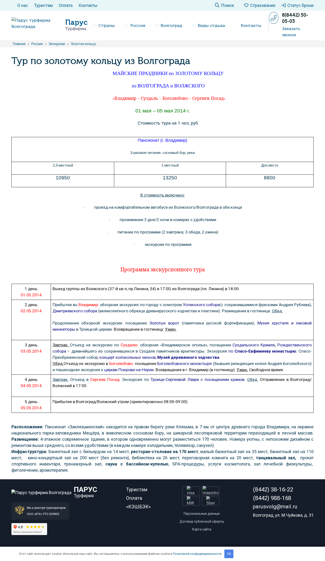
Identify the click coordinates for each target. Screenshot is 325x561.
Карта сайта (201, 529)
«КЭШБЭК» (138, 507)
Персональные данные (202, 514)
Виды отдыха (211, 25)
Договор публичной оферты (202, 521)
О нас (22, 5)
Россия (137, 25)
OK (229, 554)
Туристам (43, 5)
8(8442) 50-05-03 (295, 18)
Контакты (88, 5)
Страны (106, 25)
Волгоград (171, 25)
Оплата (66, 5)
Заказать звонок (291, 31)
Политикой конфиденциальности (197, 554)
